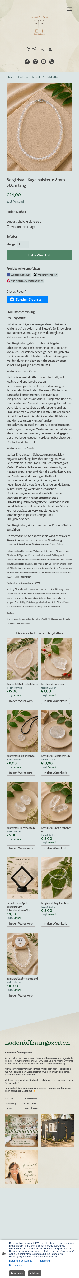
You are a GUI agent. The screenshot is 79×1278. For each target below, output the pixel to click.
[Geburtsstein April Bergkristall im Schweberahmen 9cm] (22, 878)
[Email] (43, 61)
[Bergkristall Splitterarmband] (22, 954)
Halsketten (52, 77)
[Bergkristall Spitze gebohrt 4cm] (56, 803)
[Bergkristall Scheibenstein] (56, 731)
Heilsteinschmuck (29, 77)
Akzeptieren (17, 1273)
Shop (10, 77)
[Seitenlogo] (39, 26)
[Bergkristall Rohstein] (56, 659)
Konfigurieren (16, 1265)
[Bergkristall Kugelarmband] (56, 878)
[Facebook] (27, 61)
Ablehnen (35, 1273)
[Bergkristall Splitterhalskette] (22, 659)
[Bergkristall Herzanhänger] (22, 731)
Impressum (44, 1261)
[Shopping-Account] (50, 49)
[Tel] (51, 61)
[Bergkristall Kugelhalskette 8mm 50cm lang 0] (39, 127)
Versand (18, 201)
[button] (27, 299)
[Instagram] (35, 61)
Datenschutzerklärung (20, 1261)
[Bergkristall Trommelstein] (22, 803)
